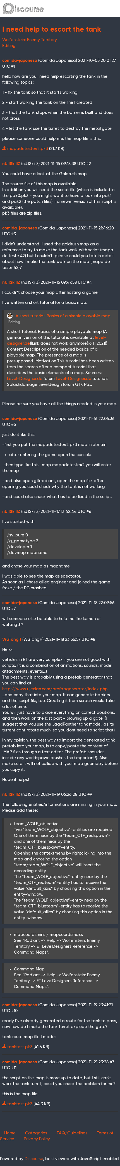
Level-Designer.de (24, 379)
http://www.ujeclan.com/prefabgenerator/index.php (55, 689)
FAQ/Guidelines (72, 1133)
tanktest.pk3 (19, 1047)
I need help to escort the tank (51, 29)
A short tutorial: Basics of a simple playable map (63, 316)
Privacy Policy (37, 1139)
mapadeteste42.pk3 (27, 149)
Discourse (34, 1159)
